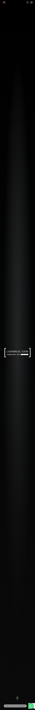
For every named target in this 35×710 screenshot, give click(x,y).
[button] (31, 706)
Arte (18, 354)
